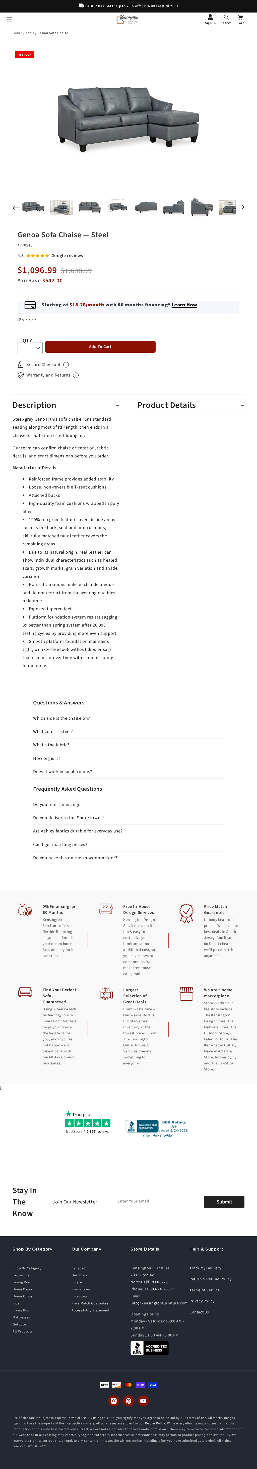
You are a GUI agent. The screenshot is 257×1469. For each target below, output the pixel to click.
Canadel (78, 1268)
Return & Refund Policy (210, 1279)
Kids (16, 1303)
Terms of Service (204, 1290)
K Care (77, 1282)
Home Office (22, 1296)
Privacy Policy (201, 1301)
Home (18, 33)
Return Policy (155, 1423)
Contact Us (199, 1312)
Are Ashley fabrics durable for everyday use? (78, 831)
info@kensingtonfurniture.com (159, 1303)
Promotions (81, 1289)
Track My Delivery (205, 1268)
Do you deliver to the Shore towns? (69, 818)
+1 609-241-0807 (159, 1289)
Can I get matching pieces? (60, 844)
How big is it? (46, 758)
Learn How (184, 304)
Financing (79, 1296)
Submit (224, 1201)
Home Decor (23, 1289)
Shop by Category (27, 1268)
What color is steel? (53, 731)
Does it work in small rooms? (62, 772)
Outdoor (19, 1324)
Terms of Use (76, 1418)
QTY (27, 341)
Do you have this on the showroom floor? (75, 858)
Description (34, 405)
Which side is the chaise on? (61, 718)
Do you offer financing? (56, 804)
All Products (23, 1331)
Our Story (79, 1275)
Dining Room (23, 1282)
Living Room (23, 1310)
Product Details (166, 405)
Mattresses (21, 1317)
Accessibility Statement (91, 1310)
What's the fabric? (51, 745)
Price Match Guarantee (90, 1303)
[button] (226, 19)
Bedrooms (21, 1275)
